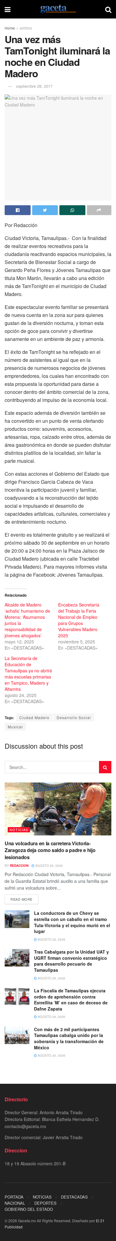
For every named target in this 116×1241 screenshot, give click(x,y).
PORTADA (14, 1197)
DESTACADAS (74, 1197)
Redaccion (19, 865)
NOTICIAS (19, 829)
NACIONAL (15, 1203)
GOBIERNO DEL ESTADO (29, 1209)
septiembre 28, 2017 (34, 86)
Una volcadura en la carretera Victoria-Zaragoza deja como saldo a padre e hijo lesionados (50, 850)
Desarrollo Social (74, 717)
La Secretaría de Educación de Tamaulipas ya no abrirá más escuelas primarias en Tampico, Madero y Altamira (28, 673)
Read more (21, 899)
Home (10, 27)
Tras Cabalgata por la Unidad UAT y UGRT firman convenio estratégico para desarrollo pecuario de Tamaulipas (71, 961)
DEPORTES (45, 1203)
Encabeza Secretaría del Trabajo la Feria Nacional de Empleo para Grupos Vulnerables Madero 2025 (78, 620)
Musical (15, 726)
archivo (26, 27)
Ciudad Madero (34, 717)
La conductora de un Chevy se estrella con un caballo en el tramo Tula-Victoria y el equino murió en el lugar (72, 922)
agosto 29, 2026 (48, 865)
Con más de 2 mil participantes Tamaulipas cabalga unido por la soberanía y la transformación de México (69, 1038)
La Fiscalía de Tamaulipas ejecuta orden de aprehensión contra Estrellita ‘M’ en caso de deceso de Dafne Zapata (71, 999)
